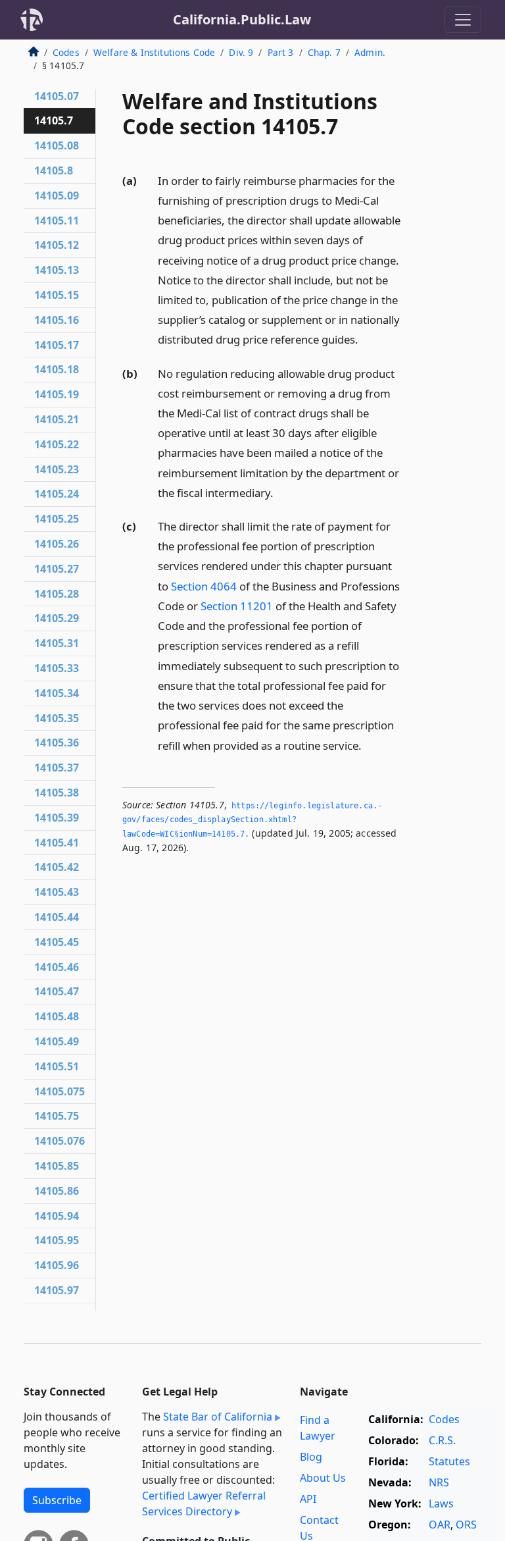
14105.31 (56, 643)
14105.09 (56, 195)
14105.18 (56, 369)
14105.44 (56, 917)
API (308, 1499)
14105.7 (53, 120)
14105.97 (56, 1290)
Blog (311, 1457)
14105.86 (56, 1191)
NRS (439, 1482)
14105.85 (56, 1166)
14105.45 (56, 942)
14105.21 (56, 419)
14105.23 (56, 469)
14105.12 (56, 245)
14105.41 (56, 842)
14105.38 (56, 792)
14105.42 (56, 867)
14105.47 (56, 991)
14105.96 (56, 1265)
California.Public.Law (242, 19)
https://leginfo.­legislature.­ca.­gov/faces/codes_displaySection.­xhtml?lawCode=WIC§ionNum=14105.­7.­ (252, 820)
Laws (441, 1503)
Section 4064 (204, 586)
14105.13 (56, 270)
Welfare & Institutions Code (154, 52)
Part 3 (281, 52)
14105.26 (56, 543)
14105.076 (59, 1141)
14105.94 (56, 1216)
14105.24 (56, 493)
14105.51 (56, 1066)
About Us (323, 1478)
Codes (66, 52)
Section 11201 (237, 606)
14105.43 (56, 892)
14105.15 (56, 295)
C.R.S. (442, 1440)
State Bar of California (217, 1416)
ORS (466, 1524)
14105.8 (53, 170)
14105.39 (56, 817)
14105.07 (56, 96)
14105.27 (56, 569)
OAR (439, 1524)
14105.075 (59, 1091)
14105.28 (56, 594)
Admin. (369, 52)
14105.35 (56, 718)
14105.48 (56, 1016)
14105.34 (56, 693)
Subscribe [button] (57, 1500)
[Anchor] (365, 338)
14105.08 (56, 145)
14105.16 (56, 320)
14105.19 (56, 394)
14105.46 (56, 967)
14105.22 (56, 444)
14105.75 (56, 1116)
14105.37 (56, 767)
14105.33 (56, 668)
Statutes (449, 1461)
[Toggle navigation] (463, 20)
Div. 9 (241, 52)
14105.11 (56, 220)
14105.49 (56, 1041)
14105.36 (56, 742)
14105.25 (56, 518)
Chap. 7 (324, 52)
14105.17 (56, 345)
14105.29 (56, 618)
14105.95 (56, 1240)
